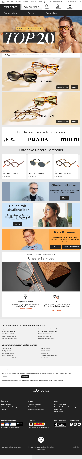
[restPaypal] (13, 424)
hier (61, 380)
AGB (2, 447)
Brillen (74, 87)
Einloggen (58, 8)
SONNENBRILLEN (71, 247)
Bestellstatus (58, 411)
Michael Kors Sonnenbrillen (47, 331)
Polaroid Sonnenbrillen (9, 338)
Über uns (4, 401)
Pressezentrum (6, 404)
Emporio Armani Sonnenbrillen (48, 329)
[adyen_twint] (19, 424)
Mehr (64, 198)
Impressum (18, 447)
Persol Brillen (45, 348)
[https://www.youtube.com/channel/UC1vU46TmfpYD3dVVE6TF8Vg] (79, 425)
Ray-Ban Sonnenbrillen (9, 329)
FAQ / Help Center (60, 404)
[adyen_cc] (2, 424)
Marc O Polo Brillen (8, 355)
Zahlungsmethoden (34, 404)
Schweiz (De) (72, 1)
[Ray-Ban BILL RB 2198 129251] (67, 163)
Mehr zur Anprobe (25, 309)
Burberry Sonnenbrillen (46, 338)
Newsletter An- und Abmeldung (65, 407)
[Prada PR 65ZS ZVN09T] (15, 163)
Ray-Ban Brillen (7, 348)
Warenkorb (70, 8)
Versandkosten (33, 407)
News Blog (58, 409)
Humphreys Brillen (8, 353)
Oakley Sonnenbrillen (9, 331)
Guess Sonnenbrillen (45, 334)
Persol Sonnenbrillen (9, 334)
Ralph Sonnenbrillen (45, 336)
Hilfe (56, 401)
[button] (10, 7)
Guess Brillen (45, 351)
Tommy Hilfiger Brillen (49, 355)
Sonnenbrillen (62, 87)
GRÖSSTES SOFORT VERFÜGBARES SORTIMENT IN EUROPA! (24, 1)
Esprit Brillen (45, 358)
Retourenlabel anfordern (36, 409)
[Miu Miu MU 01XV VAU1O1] (41, 163)
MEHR (17, 224)
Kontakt (3, 409)
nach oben (76, 447)
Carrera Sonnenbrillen (9, 336)
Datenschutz (9, 447)
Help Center (56, 310)
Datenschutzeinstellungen (10, 407)
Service (30, 401)
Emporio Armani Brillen (10, 358)
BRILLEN (55, 247)
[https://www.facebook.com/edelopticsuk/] (71, 425)
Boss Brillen (45, 353)
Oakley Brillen (6, 351)
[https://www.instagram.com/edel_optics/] (75, 425)
